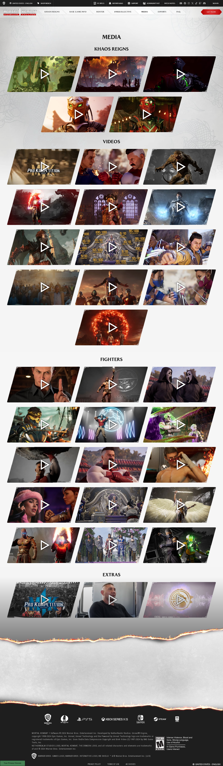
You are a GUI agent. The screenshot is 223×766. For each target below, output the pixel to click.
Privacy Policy (94, 764)
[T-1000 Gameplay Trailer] (43, 384)
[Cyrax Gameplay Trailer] (77, 114)
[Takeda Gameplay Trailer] (43, 425)
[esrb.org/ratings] (174, 743)
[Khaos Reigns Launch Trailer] (43, 74)
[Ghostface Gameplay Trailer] (179, 384)
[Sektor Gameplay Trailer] (145, 114)
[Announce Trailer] (111, 327)
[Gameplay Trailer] (179, 287)
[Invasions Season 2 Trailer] (43, 247)
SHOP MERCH (46, 3)
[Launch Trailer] (179, 247)
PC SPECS (100, 3)
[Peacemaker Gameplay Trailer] (111, 425)
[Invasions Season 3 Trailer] (179, 207)
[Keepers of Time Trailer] (43, 545)
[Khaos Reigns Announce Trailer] (111, 74)
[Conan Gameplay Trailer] (111, 384)
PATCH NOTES (169, 3)
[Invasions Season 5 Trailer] (43, 207)
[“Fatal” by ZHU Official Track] (179, 600)
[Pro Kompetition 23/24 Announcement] (43, 600)
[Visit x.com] (192, 3)
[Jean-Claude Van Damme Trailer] (179, 465)
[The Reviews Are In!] (111, 247)
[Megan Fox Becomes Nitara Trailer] (43, 505)
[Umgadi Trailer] (111, 545)
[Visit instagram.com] (189, 3)
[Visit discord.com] (204, 3)
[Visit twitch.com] (200, 3)
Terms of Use (113, 764)
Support (134, 3)
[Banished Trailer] (179, 505)
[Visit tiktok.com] (196, 3)
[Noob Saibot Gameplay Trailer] (179, 74)
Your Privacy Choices (12, 763)
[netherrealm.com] (64, 719)
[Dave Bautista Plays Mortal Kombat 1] (111, 600)
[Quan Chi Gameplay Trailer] (179, 425)
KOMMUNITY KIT (153, 3)
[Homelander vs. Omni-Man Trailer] (111, 167)
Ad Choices (130, 764)
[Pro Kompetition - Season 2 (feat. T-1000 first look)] (43, 167)
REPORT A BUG (117, 3)
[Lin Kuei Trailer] (179, 545)
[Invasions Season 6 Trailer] (179, 167)
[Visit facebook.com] (185, 3)
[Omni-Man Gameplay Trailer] (43, 465)
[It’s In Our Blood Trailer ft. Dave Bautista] (43, 287)
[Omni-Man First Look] (111, 465)
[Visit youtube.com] (181, 3)
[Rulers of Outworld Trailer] (111, 505)
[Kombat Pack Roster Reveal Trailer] (111, 287)
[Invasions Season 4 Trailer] (111, 207)
